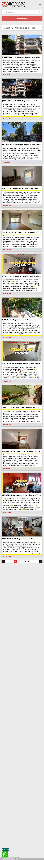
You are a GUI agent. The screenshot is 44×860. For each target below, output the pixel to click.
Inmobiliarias (22, 19)
